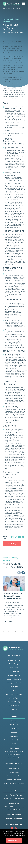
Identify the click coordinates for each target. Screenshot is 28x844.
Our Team (14, 721)
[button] (3, 631)
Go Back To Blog (11, 544)
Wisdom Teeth (14, 698)
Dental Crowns (14, 668)
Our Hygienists (14, 728)
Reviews (14, 732)
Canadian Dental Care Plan (14, 783)
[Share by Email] (23, 538)
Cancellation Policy (14, 776)
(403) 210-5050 (18, 795)
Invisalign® (14, 687)
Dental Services (14, 655)
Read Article (8, 621)
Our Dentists (14, 725)
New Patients (14, 768)
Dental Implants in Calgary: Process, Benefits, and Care (13, 596)
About (14, 716)
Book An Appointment (14, 818)
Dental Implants (14, 675)
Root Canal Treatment (14, 694)
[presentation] (19, 572)
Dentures (14, 709)
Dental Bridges (14, 664)
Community (14, 736)
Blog (8, 8)
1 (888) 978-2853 (18, 799)
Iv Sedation (14, 690)
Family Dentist (14, 706)
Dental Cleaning (14, 660)
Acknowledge (12, 840)
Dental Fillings (14, 671)
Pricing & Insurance (14, 780)
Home (4, 8)
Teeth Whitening (14, 702)
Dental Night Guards (14, 679)
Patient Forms (14, 772)
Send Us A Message (14, 814)
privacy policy (20, 835)
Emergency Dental (14, 683)
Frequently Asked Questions (14, 740)
